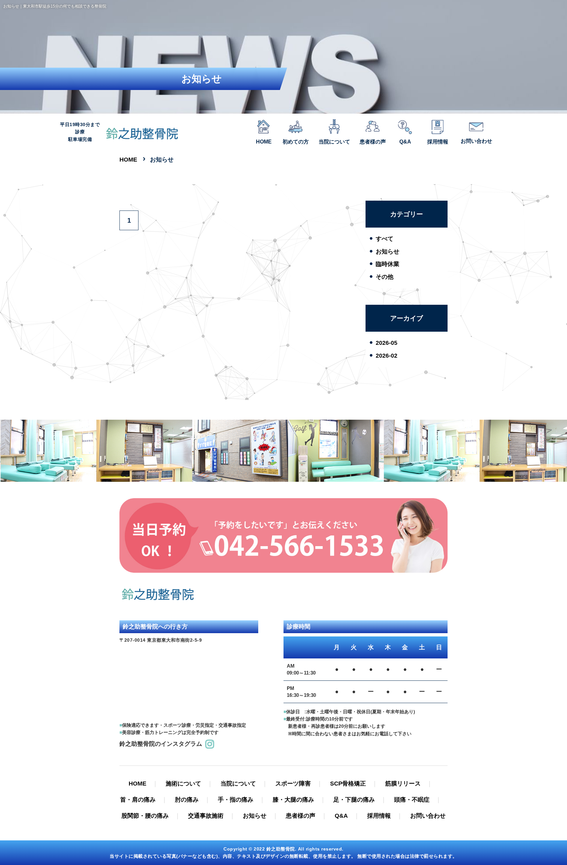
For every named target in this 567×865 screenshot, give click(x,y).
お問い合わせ (428, 815)
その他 (384, 277)
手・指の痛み (235, 799)
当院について (238, 783)
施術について (183, 783)
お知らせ (387, 251)
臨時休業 (387, 264)
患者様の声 (300, 815)
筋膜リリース (403, 783)
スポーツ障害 (293, 783)
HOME (137, 783)
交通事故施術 (205, 815)
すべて (384, 238)
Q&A (341, 815)
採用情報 (379, 815)
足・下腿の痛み (354, 799)
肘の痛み (187, 799)
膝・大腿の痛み (293, 799)
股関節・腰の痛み (145, 815)
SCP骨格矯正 (348, 783)
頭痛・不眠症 (412, 799)
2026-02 (386, 355)
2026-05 (386, 343)
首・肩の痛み (138, 799)
